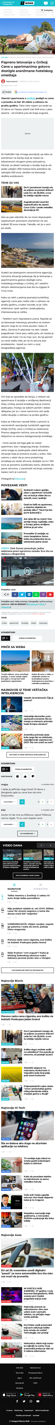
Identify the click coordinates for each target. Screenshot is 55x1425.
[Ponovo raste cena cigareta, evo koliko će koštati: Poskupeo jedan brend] (27, 998)
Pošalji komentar (27, 638)
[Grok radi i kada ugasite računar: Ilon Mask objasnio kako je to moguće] (11, 1201)
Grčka (4, 623)
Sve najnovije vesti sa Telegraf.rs (27, 970)
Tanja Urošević (12, 81)
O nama (9, 1410)
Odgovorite (9, 801)
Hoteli (33, 623)
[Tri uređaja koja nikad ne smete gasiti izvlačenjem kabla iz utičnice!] (11, 1165)
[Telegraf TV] (37, 1401)
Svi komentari (27, 833)
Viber (42, 604)
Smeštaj (24, 623)
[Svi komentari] (17, 776)
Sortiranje (6, 776)
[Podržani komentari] (25, 776)
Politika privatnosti (23, 1415)
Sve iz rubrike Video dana (27, 875)
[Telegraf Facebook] (17, 1401)
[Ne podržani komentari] (32, 776)
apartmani (14, 623)
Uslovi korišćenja (38, 614)
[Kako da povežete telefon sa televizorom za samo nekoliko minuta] (11, 1183)
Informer (19, 478)
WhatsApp (32, 604)
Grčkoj (31, 98)
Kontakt (36, 1415)
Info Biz (4, 57)
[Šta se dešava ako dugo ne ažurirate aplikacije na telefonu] (27, 1125)
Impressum (28, 1410)
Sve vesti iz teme (27, 755)
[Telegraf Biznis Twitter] (24, 1401)
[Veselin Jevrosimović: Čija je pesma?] (11, 704)
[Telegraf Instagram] (31, 1401)
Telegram (5, 607)
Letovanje (43, 623)
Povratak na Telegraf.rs (8, 3)
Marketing (18, 1410)
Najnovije (12, 980)
